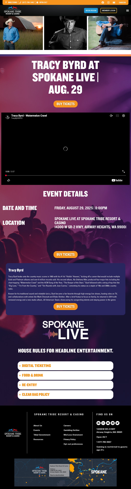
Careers (122, 2)
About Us (38, 426)
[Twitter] (117, 423)
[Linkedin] (113, 423)
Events (37, 430)
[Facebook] (102, 2)
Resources (38, 440)
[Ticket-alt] (114, 2)
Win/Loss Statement (73, 435)
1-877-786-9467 (103, 442)
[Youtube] (108, 423)
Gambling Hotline (71, 430)
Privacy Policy (70, 440)
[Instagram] (108, 2)
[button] (127, 10)
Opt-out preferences (73, 444)
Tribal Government (42, 435)
